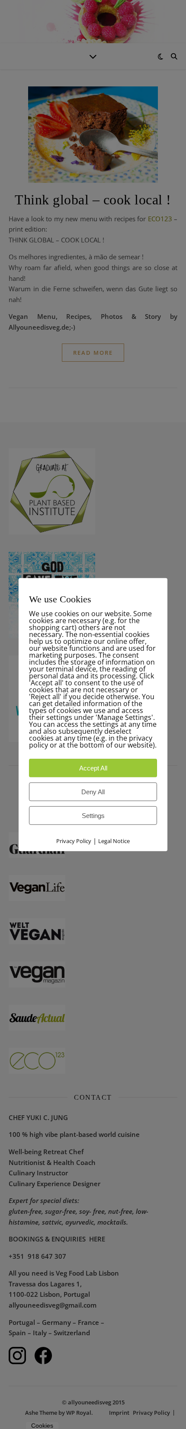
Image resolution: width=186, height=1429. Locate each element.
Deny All (93, 791)
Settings (93, 815)
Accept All (93, 767)
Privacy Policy (73, 840)
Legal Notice (114, 840)
